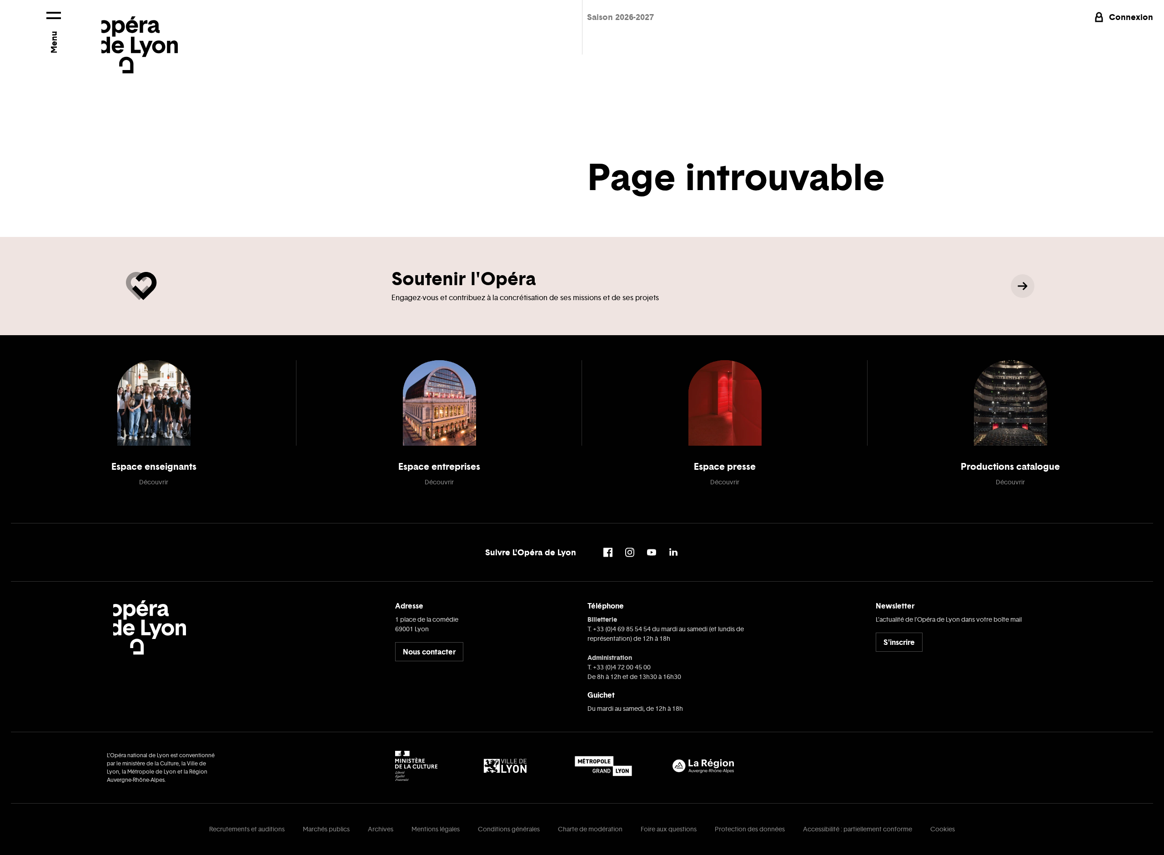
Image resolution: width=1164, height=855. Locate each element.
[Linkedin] (673, 552)
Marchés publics (326, 829)
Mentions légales (435, 829)
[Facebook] (607, 552)
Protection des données (750, 829)
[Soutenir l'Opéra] (1022, 286)
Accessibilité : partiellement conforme (857, 829)
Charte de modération (590, 829)
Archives (380, 829)
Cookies (942, 829)
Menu (53, 42)
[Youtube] (651, 552)
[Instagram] (629, 552)
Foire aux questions (669, 829)
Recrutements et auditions (247, 829)
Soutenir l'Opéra (463, 278)
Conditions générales (509, 829)
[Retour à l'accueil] (139, 37)
